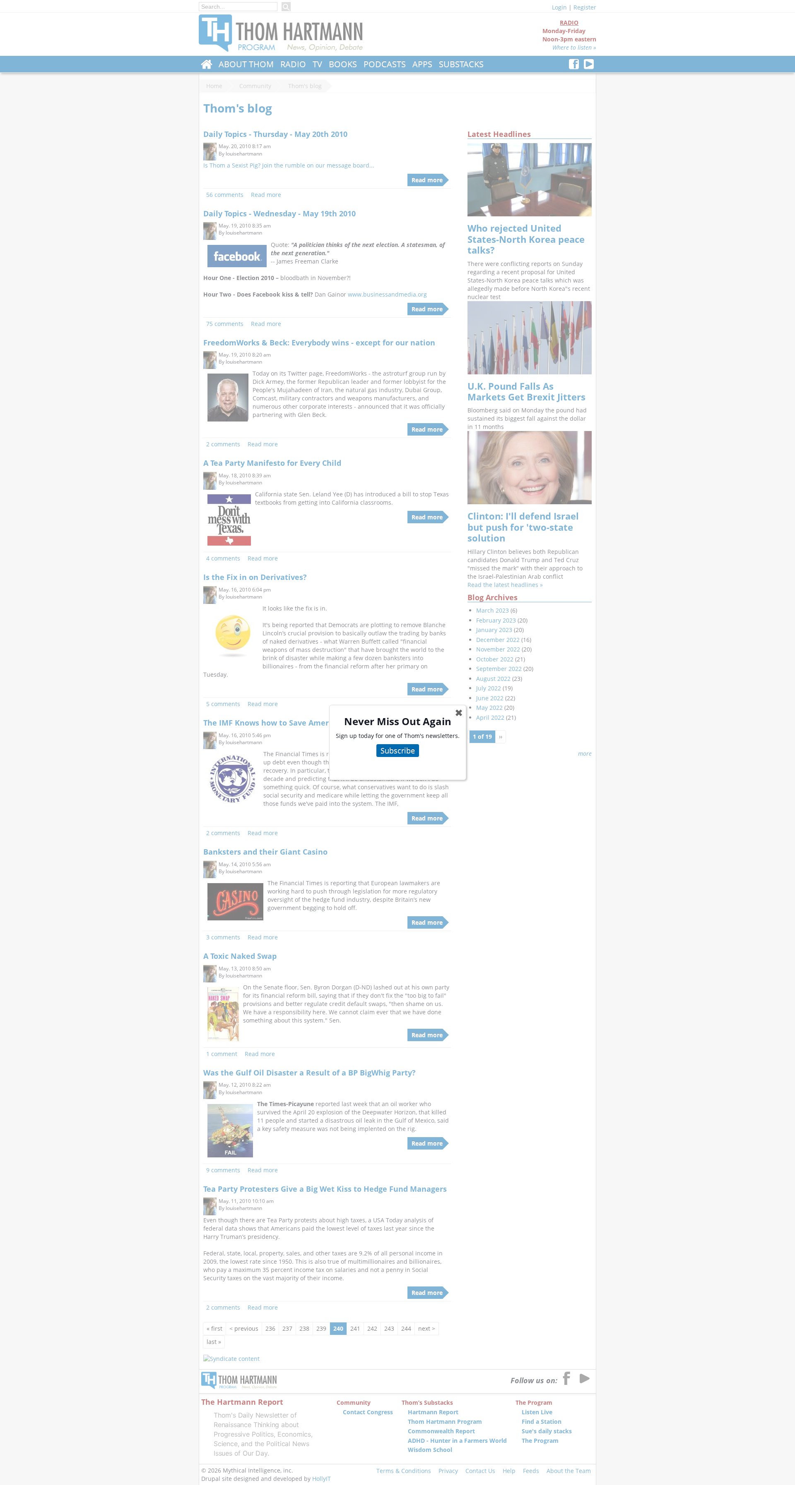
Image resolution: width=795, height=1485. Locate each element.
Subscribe (398, 750)
